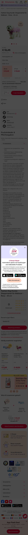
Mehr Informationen (14, 280)
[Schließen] (25, 247)
